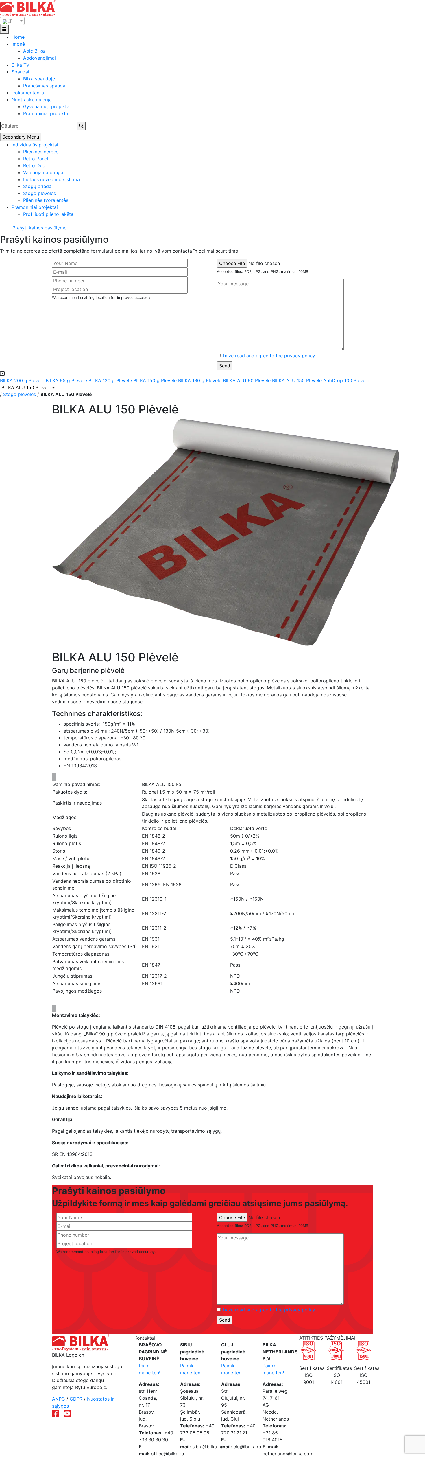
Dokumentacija (28, 92)
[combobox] (12, 21)
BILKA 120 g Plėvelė (110, 380)
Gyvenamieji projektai (47, 106)
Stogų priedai (38, 186)
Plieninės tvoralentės (45, 200)
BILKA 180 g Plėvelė (200, 380)
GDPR (76, 1399)
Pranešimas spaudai (44, 86)
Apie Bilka (34, 51)
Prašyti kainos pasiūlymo (39, 228)
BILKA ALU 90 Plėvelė (247, 380)
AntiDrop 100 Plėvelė (346, 380)
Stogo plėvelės (39, 193)
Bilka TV (20, 65)
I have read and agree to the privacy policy (268, 355)
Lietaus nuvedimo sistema (51, 179)
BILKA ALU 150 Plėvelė (297, 380)
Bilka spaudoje (39, 79)
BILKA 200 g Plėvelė (23, 380)
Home (18, 37)
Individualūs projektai (35, 145)
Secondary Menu (20, 137)
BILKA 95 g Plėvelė (67, 380)
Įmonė (18, 44)
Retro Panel (35, 158)
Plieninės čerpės (40, 151)
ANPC (58, 1399)
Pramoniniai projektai (46, 113)
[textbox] (12, 21)
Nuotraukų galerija (32, 99)
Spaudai (20, 72)
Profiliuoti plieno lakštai (49, 214)
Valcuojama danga (43, 172)
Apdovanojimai (39, 58)
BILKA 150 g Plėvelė (155, 380)
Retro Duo (34, 165)
